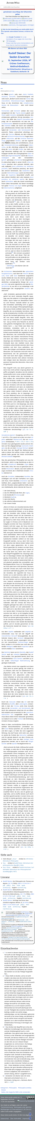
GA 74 (10, 883)
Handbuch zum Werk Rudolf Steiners (18, 937)
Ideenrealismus (9, 188)
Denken (18, 141)
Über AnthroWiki (15, 1118)
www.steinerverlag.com (7, 918)
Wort (13, 649)
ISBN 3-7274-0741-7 (24, 883)
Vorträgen (31, 25)
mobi (18, 885)
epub (23, 885)
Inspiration (25, 646)
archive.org (6, 887)
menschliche (6, 101)
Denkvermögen (23, 642)
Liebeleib (17, 654)
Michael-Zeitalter (7, 456)
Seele (23, 113)
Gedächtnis (26, 171)
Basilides (27, 476)
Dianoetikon (26, 119)
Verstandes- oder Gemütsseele (19, 130)
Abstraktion (9, 181)
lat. (25, 166)
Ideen (30, 153)
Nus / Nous (6, 867)
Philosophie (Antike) (24, 1088)
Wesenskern (10, 469)
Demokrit (17, 111)
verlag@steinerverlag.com (22, 917)
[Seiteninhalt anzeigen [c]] (2, 87)
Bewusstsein (14, 105)
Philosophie (13, 1088)
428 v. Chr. (29, 441)
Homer (28, 99)
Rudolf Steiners (25, 912)
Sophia (13, 497)
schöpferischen (28, 103)
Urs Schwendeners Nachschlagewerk (15, 939)
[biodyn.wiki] (16, 21)
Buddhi (12, 704)
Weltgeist (10, 646)
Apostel (14, 743)
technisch (10, 136)
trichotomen (8, 271)
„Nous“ (14, 859)
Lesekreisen (11, 25)
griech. (11, 94)
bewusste (12, 702)
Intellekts (8, 126)
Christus (16, 706)
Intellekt (30, 94)
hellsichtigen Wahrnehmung (20, 661)
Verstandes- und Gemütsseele (20, 708)
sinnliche (23, 138)
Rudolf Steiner (7, 881)
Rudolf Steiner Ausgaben (10, 929)
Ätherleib (22, 652)
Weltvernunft (17, 439)
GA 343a (25, 902)
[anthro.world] (27, 18)
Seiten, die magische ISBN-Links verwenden (15, 1092)
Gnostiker (11, 476)
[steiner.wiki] (14, 23)
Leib (3, 276)
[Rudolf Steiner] (2, 912)
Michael (25, 448)
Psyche (18, 113)
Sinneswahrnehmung (11, 145)
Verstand (4, 96)
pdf (4, 885)
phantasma (18, 160)
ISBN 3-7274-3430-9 (9, 905)
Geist (24, 94)
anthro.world (7, 21)
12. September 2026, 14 (19, 60)
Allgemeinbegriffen (14, 156)
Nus (12, 91)
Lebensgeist (23, 704)
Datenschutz (5, 1118)
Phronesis (17, 495)
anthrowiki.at (17, 18)
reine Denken (17, 658)
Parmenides (6, 111)
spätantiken (29, 271)
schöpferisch (12, 464)
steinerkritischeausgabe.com (14, 928)
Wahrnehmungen (13, 173)
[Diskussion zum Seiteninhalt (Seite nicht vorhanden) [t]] (6, 87)
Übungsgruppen (21, 25)
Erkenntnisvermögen (18, 101)
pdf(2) (9, 885)
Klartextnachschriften (7, 931)
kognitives (12, 175)
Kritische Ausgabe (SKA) (17, 926)
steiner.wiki (22, 23)
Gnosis (3, 1090)
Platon (4, 115)
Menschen (23, 735)
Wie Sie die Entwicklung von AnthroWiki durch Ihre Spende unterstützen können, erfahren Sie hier (17, 31)
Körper (21, 149)
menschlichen (6, 636)
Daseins (27, 288)
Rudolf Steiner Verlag (23, 915)
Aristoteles (12, 115)
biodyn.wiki (25, 21)
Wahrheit (7, 652)
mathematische (19, 136)
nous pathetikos (18, 166)
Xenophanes (6, 435)
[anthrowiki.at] (8, 18)
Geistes (4, 105)
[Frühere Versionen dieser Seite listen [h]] (28, 87)
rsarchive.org (21, 887)
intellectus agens (18, 179)
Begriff (19, 119)
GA (16, 915)
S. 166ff (10, 1082)
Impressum (26, 1118)
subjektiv (28, 631)
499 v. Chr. (19, 441)
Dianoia (11, 134)
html (13, 885)
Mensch (25, 273)
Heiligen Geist (28, 739)
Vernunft (12, 96)
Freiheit (20, 719)
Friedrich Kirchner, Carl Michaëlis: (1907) (18, 869)
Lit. (24, 429)
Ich (26, 702)
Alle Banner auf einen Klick (17, 48)
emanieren (23, 481)
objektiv (11, 631)
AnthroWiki (13, 2)
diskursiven (10, 138)
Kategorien (4, 1088)
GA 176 (22, 894)
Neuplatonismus (7, 273)
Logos (26, 464)
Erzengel (19, 448)
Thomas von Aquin (15, 186)
